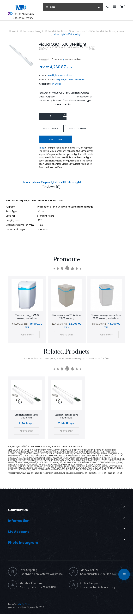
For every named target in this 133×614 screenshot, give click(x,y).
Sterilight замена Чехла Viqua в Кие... (66, 416)
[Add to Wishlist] (23, 295)
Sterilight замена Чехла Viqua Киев (26, 416)
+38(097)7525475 (23, 14)
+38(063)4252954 (23, 18)
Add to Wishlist (51, 128)
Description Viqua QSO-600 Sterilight (51, 182)
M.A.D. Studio (25, 604)
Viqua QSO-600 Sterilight (68, 34)
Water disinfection (55, 31)
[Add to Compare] (31, 295)
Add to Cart (55, 139)
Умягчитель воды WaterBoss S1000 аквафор (27, 317)
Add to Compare (77, 128)
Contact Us (18, 509)
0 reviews (57, 59)
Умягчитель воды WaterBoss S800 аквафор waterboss (67, 317)
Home (12, 31)
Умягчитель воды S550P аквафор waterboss (106, 317)
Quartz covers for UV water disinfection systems (96, 31)
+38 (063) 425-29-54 (112, 473)
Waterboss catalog (30, 31)
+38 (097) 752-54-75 (93, 473)
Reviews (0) (51, 187)
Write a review (73, 59)
